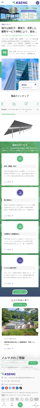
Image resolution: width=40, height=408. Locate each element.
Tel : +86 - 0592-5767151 (12, 381)
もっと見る (7, 182)
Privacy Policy (26, 395)
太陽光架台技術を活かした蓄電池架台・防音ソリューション (19, 343)
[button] (16, 20)
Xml (19, 395)
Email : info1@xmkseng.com (13, 384)
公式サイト (13, 395)
